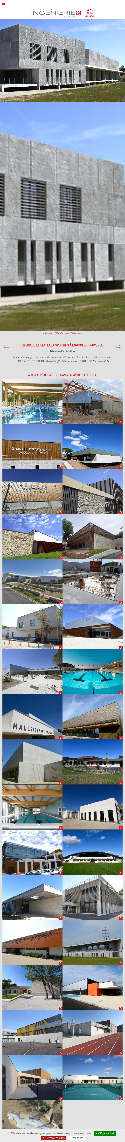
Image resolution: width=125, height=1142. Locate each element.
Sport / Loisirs (63, 333)
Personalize (76, 1138)
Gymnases (77, 333)
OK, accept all (106, 1133)
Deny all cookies (55, 1138)
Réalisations (48, 333)
